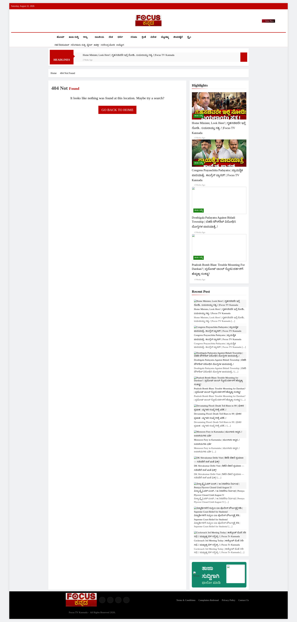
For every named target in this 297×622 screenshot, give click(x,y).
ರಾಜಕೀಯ (99, 37)
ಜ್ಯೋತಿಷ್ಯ (165, 37)
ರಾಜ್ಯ (85, 37)
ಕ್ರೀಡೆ (144, 37)
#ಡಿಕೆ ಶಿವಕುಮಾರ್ (61, 45)
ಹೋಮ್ (60, 37)
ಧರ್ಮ (120, 37)
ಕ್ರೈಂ (189, 37)
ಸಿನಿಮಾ (134, 37)
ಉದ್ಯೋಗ (120, 45)
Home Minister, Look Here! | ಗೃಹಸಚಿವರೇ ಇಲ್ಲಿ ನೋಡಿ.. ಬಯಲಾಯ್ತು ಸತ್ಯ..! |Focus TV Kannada (128, 55)
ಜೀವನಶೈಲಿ (178, 37)
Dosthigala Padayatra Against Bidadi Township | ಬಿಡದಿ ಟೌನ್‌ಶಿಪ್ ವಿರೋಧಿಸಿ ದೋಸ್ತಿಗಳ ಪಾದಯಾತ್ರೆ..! (214, 222)
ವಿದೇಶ (153, 37)
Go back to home (117, 110)
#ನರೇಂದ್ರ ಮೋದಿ (108, 45)
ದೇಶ (111, 37)
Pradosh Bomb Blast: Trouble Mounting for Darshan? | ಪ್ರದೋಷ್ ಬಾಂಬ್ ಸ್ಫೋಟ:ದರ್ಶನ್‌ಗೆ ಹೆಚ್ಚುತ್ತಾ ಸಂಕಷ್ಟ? (218, 269)
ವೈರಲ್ (89, 45)
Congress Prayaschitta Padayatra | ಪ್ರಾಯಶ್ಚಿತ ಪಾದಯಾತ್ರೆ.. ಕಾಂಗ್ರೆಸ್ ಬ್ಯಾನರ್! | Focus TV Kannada (217, 175)
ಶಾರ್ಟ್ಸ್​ (96, 45)
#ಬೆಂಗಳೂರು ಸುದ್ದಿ (78, 45)
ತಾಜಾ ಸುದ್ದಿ (73, 37)
